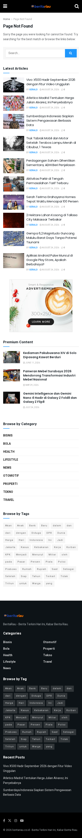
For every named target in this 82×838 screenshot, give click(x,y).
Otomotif (11, 476)
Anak (20, 525)
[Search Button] (71, 53)
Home (6, 19)
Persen (35, 562)
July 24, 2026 (32, 407)
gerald (33, 89)
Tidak (64, 576)
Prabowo (11, 569)
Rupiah (41, 569)
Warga (36, 583)
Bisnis (8, 435)
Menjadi (21, 554)
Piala (49, 562)
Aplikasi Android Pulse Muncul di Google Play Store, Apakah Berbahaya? (49, 259)
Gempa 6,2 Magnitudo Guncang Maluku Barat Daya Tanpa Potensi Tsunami (51, 237)
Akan (8, 525)
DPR (49, 533)
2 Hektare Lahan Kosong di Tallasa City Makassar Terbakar (51, 217)
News (7, 468)
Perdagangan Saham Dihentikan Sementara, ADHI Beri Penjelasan (50, 162)
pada (8, 562)
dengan (21, 533)
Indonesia (36, 540)
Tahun (36, 576)
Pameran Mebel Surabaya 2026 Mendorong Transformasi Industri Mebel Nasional (49, 375)
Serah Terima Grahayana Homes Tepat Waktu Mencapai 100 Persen (52, 199)
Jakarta (10, 547)
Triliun (9, 583)
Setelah (10, 576)
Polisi (62, 562)
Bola (7, 444)
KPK (8, 554)
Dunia (61, 533)
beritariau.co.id (21, 830)
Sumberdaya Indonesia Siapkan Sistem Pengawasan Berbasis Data (50, 120)
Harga (9, 540)
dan (69, 525)
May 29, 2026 (31, 385)
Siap (24, 576)
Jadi (60, 540)
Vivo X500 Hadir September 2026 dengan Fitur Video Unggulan (50, 81)
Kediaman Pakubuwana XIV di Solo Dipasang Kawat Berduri (50, 355)
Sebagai (68, 569)
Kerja (57, 547)
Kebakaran (41, 547)
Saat (55, 569)
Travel (8, 500)
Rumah (27, 569)
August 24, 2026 (50, 89)
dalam (57, 525)
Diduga (36, 533)
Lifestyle (10, 460)
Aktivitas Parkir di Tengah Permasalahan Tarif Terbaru (47, 180)
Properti (10, 484)
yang (49, 583)
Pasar (21, 562)
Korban (71, 547)
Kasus (25, 547)
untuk (23, 583)
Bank (32, 525)
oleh (64, 554)
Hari (21, 540)
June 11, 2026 (32, 362)
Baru (44, 525)
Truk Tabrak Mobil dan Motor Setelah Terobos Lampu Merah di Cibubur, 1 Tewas (51, 142)
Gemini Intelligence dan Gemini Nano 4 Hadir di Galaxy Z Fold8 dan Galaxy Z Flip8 (50, 397)
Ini (50, 540)
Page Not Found (22, 19)
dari (8, 533)
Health (9, 452)
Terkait (50, 576)
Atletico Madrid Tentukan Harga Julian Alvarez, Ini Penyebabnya (50, 100)
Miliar (52, 554)
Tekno (8, 492)
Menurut (37, 554)
